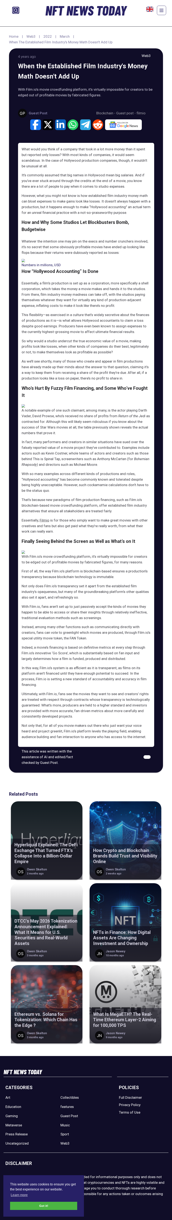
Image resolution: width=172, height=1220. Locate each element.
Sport (64, 1134)
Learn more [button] (19, 1195)
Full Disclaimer (130, 1097)
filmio (141, 113)
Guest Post (69, 1116)
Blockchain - (106, 113)
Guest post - (126, 113)
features (67, 1107)
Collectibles (69, 1097)
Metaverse (13, 1125)
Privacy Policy (130, 1105)
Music (65, 1125)
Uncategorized (17, 1143)
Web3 (30, 36)
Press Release (16, 1134)
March (65, 36)
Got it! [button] (43, 1205)
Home (13, 36)
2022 (47, 36)
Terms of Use (129, 1112)
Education (13, 1107)
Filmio (44, 520)
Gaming (11, 1116)
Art (7, 1097)
